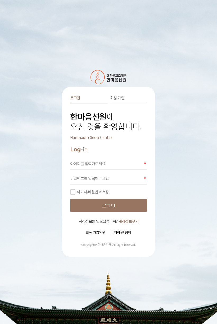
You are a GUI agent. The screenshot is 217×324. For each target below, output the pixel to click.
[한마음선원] (109, 77)
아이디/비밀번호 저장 (93, 191)
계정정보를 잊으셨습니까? (108, 221)
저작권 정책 (122, 232)
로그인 (75, 97)
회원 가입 (117, 97)
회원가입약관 (96, 232)
